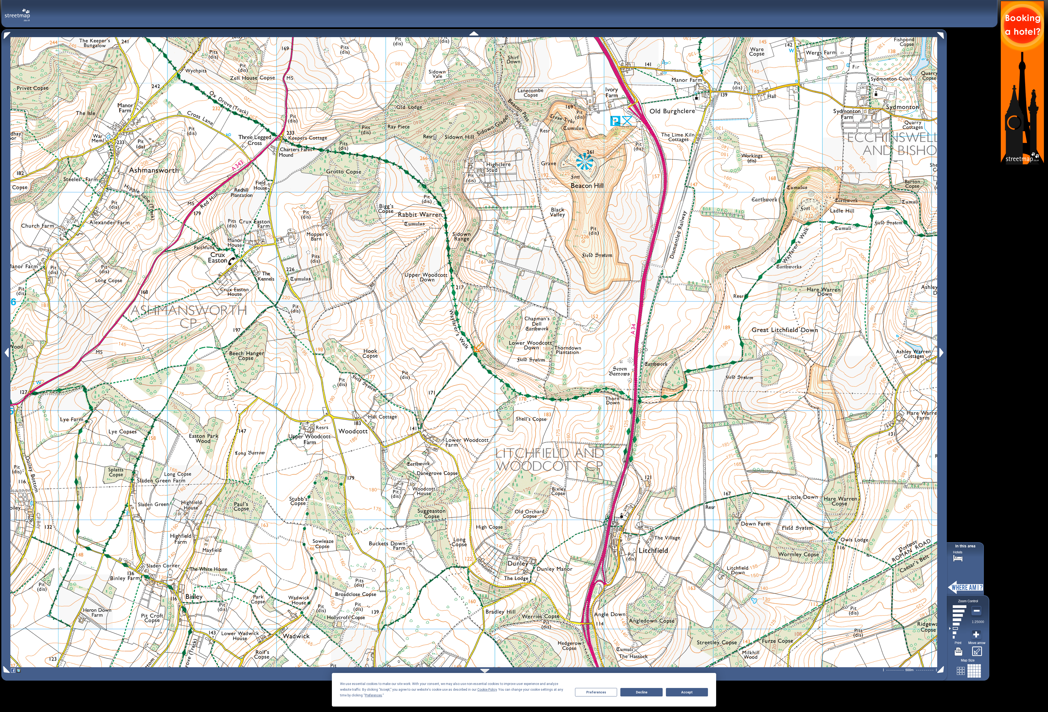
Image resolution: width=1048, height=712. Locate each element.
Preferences (596, 692)
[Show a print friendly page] (959, 649)
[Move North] (474, 33)
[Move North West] (5, 34)
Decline (641, 692)
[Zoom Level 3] (957, 628)
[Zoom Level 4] (957, 624)
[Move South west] (5, 669)
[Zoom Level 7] (957, 611)
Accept (687, 692)
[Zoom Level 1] (957, 637)
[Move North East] (942, 34)
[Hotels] (958, 557)
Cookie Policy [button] (487, 690)
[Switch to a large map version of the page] (969, 670)
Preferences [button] (373, 695)
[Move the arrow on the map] (977, 649)
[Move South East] (941, 669)
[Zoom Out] (977, 611)
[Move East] (942, 352)
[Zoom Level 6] (957, 615)
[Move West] (6, 352)
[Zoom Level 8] (957, 606)
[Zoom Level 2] (957, 632)
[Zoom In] (977, 635)
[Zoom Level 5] (957, 619)
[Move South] (485, 671)
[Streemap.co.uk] (17, 12)
